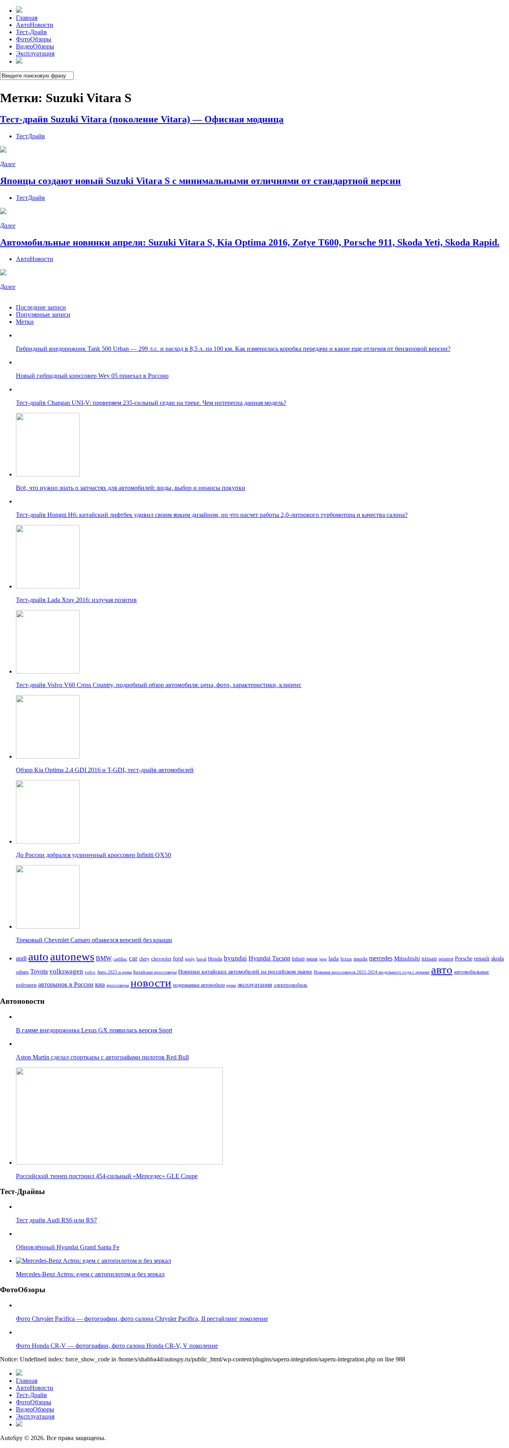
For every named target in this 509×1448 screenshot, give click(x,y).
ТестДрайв (30, 136)
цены (231, 985)
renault (482, 958)
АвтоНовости (34, 24)
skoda (497, 958)
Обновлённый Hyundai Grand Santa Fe (67, 1247)
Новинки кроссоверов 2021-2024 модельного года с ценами (371, 972)
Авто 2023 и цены (114, 972)
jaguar (312, 959)
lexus (346, 959)
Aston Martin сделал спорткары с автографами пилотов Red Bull (102, 1057)
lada (333, 958)
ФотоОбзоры (33, 39)
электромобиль (290, 985)
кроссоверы (118, 985)
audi (21, 958)
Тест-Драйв (31, 32)
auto (38, 956)
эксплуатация (254, 984)
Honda (215, 959)
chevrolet (161, 959)
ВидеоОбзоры (35, 46)
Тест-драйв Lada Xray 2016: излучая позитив (76, 599)
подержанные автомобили (199, 985)
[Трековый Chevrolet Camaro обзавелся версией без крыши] (48, 926)
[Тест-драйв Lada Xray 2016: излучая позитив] (48, 586)
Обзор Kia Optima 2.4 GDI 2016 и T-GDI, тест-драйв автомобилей (105, 770)
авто (442, 969)
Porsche (463, 958)
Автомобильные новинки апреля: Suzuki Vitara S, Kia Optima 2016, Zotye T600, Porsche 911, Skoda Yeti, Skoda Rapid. (249, 242)
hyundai (235, 958)
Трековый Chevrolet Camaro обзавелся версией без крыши (94, 940)
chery (144, 959)
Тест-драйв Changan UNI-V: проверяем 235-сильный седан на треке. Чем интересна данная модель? (151, 402)
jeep (323, 958)
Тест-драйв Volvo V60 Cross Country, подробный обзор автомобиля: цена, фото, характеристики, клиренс (158, 684)
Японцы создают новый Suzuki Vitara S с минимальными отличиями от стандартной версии (200, 181)
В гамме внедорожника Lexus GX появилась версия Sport (94, 1030)
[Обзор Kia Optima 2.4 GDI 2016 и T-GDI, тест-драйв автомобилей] (48, 756)
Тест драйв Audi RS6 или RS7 (56, 1220)
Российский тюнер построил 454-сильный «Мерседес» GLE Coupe (107, 1176)
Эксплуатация (35, 53)
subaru (22, 972)
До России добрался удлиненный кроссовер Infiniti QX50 (93, 855)
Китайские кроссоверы (155, 972)
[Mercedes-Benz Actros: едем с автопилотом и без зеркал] (93, 1260)
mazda (360, 959)
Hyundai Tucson (269, 958)
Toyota (39, 971)
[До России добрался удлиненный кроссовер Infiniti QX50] (48, 841)
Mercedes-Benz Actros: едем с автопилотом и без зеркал (90, 1274)
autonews (72, 956)
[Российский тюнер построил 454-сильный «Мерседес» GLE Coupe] (119, 1162)
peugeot (446, 959)
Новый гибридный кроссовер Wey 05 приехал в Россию (92, 375)
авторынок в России (65, 984)
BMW (104, 958)
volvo (90, 972)
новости (150, 982)
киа (100, 984)
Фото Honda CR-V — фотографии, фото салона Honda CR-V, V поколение (117, 1345)
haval (201, 958)
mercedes (380, 958)
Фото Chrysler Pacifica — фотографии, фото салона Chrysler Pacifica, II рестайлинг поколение (142, 1318)
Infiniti (298, 959)
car (133, 958)
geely (190, 958)
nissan (429, 958)
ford (178, 958)
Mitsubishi (407, 958)
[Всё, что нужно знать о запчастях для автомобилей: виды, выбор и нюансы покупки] (48, 474)
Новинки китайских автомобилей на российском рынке (245, 971)
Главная (26, 17)
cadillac (120, 958)
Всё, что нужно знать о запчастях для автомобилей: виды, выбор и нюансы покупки (130, 487)
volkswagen (66, 971)
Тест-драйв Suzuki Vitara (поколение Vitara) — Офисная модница (142, 119)
